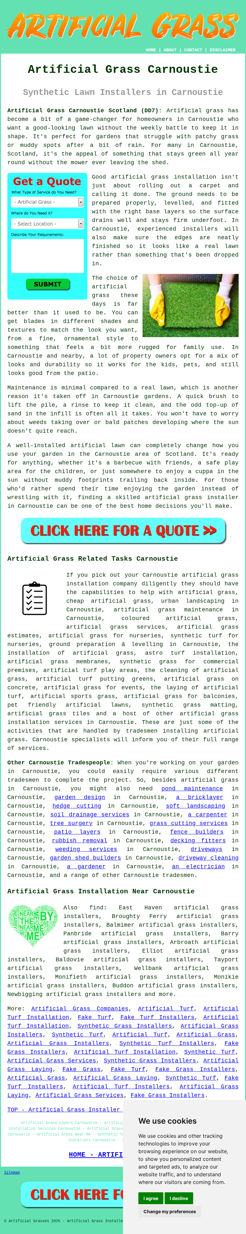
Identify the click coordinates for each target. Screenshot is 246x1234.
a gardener (86, 867)
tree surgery (71, 823)
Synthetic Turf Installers (166, 1043)
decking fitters (198, 841)
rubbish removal (79, 841)
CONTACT (193, 50)
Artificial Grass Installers (58, 1043)
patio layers (77, 832)
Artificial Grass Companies (79, 1009)
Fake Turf (94, 1017)
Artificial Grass (205, 1035)
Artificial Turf (166, 1009)
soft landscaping (195, 806)
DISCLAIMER (222, 50)
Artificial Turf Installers (121, 1087)
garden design (79, 797)
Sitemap (12, 1172)
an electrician (198, 867)
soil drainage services (89, 815)
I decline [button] (179, 1198)
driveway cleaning (208, 858)
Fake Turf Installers (157, 1017)
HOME (151, 50)
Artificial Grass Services (51, 1061)
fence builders (197, 832)
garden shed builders (85, 858)
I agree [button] (151, 1198)
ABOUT (170, 50)
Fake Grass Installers (195, 1069)
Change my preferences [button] (170, 1211)
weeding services (86, 849)
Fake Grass (81, 1069)
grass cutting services (189, 823)
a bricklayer (199, 797)
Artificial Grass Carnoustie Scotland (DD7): (84, 110)
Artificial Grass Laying (115, 1078)
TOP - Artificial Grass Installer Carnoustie (83, 1110)
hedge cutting (77, 806)
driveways (206, 849)
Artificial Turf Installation (125, 1052)
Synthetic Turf (77, 1035)
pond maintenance (192, 789)
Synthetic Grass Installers (125, 1026)
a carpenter (207, 815)
